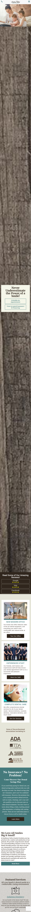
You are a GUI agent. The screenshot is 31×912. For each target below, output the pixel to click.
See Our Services (15, 718)
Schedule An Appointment (15, 301)
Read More (15, 863)
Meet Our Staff (16, 677)
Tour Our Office (15, 636)
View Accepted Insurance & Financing (15, 307)
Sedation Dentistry (15, 897)
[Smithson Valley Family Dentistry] (15, 2)
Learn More (15, 819)
